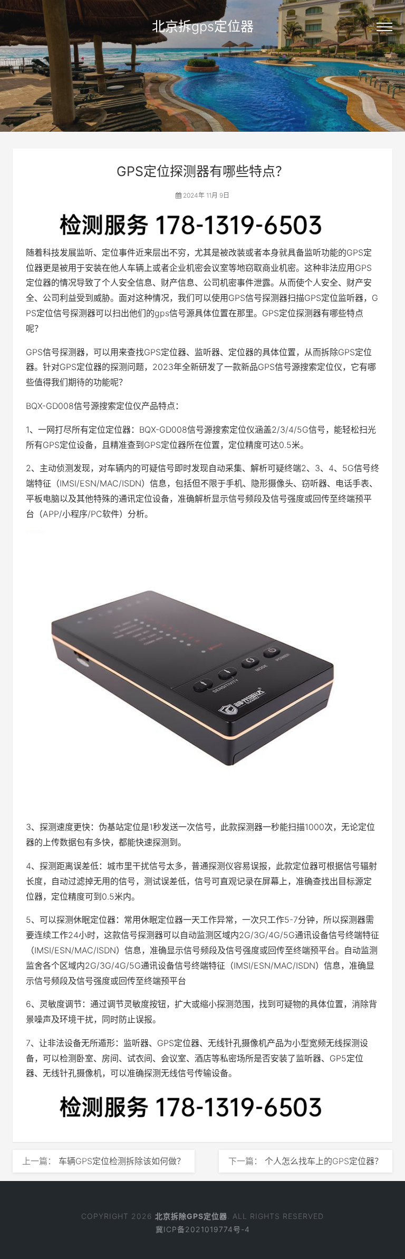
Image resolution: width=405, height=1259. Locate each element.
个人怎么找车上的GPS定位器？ (324, 1161)
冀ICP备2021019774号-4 (203, 1229)
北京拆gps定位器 (203, 26)
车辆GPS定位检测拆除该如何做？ (122, 1161)
